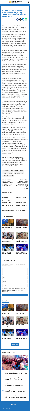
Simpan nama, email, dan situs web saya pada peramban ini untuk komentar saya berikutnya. (13, 290)
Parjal (21, 170)
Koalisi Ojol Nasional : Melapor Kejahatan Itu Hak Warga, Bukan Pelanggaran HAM (21, 206)
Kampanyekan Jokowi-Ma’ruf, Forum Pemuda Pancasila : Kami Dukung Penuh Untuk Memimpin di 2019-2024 (15, 390)
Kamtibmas (6, 170)
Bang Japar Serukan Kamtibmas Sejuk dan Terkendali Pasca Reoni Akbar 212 (8, 206)
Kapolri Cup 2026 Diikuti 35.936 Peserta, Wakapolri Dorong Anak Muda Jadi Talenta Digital (21, 252)
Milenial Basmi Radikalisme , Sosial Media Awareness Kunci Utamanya (7, 182)
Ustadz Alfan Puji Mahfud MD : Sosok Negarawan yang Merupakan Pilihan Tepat (16, 372)
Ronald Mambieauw (8, 175)
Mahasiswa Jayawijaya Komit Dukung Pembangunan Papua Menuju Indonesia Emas (22, 201)
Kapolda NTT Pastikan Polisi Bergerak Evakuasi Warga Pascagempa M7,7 (8, 240)
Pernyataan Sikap (18, 173)
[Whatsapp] (26, 19)
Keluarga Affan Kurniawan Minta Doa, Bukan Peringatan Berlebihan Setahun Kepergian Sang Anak (21, 240)
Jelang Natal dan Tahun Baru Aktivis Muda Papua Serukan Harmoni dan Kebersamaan (21, 211)
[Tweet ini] (20, 19)
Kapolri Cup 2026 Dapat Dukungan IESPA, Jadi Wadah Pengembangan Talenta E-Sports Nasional (7, 252)
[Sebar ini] (17, 19)
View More (15, 344)
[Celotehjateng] (15, 1)
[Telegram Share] (23, 19)
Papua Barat (14, 170)
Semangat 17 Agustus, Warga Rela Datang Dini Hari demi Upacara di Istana (21, 228)
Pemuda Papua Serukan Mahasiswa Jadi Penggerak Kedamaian (21, 196)
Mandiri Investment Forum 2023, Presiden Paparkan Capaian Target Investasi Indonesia (16, 384)
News (3, 19)
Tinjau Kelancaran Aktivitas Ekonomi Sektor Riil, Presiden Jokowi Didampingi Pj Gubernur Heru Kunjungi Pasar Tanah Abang (16, 396)
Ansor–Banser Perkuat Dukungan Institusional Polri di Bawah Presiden (8, 196)
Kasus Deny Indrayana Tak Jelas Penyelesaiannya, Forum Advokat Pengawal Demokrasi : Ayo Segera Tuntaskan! (14, 378)
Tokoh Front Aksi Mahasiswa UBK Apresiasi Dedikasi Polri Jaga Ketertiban (8, 201)
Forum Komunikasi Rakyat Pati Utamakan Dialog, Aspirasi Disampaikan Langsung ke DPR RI (8, 228)
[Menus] (2, 2)
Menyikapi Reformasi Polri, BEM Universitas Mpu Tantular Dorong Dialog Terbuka (8, 211)
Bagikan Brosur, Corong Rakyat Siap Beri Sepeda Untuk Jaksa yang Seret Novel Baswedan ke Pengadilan (22, 184)
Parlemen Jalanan (7, 173)
